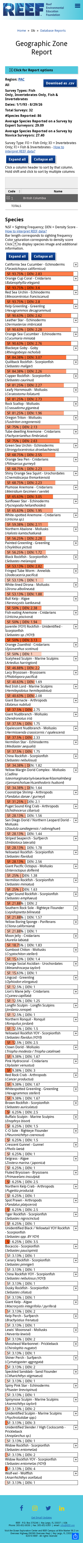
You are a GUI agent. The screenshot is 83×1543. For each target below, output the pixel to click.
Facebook (21, 1510)
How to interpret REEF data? (34, 149)
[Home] (33, 10)
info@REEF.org (67, 1525)
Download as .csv (60, 83)
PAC (21, 79)
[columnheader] (13, 191)
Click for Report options (33, 70)
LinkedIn (61, 1510)
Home (21, 30)
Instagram (35, 1510)
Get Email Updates (41, 1517)
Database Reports (53, 30)
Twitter (48, 1510)
